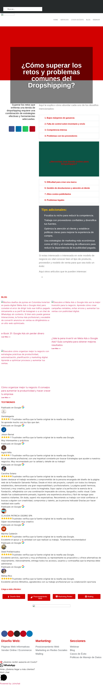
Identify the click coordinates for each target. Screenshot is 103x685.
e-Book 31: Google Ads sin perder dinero (22, 333)
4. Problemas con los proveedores (61, 136)
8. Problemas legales (54, 200)
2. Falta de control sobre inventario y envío (65, 124)
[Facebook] (4, 634)
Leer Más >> (5, 337)
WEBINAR (96, 20)
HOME (55, 20)
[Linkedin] (88, 3)
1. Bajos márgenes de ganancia (59, 118)
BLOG (88, 20)
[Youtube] (98, 3)
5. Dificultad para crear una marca (60, 182)
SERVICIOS (64, 20)
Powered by (10, 683)
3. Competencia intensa (56, 130)
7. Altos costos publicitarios (58, 194)
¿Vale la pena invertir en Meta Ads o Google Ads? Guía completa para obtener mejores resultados (75, 341)
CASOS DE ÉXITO (77, 20)
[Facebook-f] (78, 3)
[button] (11, 129)
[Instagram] (83, 3)
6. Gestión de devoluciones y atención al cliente (67, 188)
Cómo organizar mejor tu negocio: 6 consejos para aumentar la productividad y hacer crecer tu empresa (25, 390)
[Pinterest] (93, 3)
